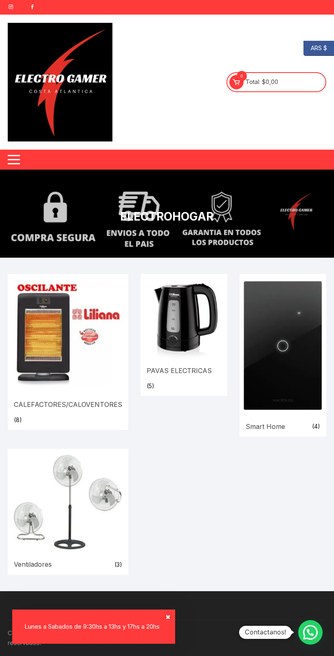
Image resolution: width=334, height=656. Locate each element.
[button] (310, 632)
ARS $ (315, 47)
